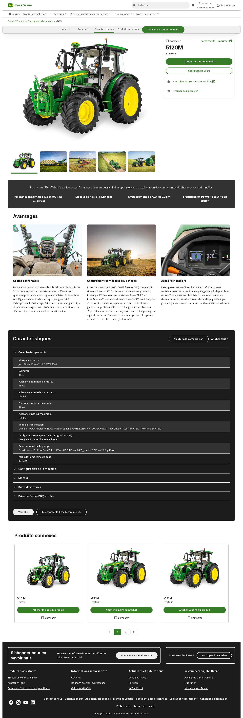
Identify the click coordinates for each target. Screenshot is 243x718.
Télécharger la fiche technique (59, 512)
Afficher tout (218, 338)
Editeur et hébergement (184, 698)
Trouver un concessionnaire (23, 677)
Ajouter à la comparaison (188, 338)
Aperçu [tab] (66, 29)
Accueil (16, 14)
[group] (24, 162)
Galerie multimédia (81, 688)
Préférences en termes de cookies (135, 706)
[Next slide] (133, 632)
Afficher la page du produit (48, 609)
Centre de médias (138, 677)
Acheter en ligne (16, 682)
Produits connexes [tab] (128, 29)
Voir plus (23, 512)
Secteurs (59, 14)
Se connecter (227, 5)
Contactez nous (53, 698)
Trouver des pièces (184, 90)
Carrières (76, 677)
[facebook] (11, 702)
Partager (206, 41)
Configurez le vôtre (199, 70)
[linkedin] (33, 702)
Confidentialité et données (151, 698)
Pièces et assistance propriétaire (89, 14)
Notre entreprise (146, 14)
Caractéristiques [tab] (104, 29)
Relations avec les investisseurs (88, 682)
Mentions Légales (123, 698)
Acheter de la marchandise (198, 677)
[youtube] (25, 702)
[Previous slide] (109, 632)
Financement (122, 14)
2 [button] (125, 631)
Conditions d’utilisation (213, 698)
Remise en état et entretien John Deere (29, 688)
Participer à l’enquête (214, 655)
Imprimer (223, 41)
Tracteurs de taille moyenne (41, 21)
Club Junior (190, 682)
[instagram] (18, 702)
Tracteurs (21, 21)
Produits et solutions (35, 14)
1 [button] (117, 631)
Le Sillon (133, 682)
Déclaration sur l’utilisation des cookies (88, 698)
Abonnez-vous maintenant (136, 655)
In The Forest (136, 688)
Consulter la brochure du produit (192, 81)
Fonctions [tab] (83, 29)
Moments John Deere (196, 688)
